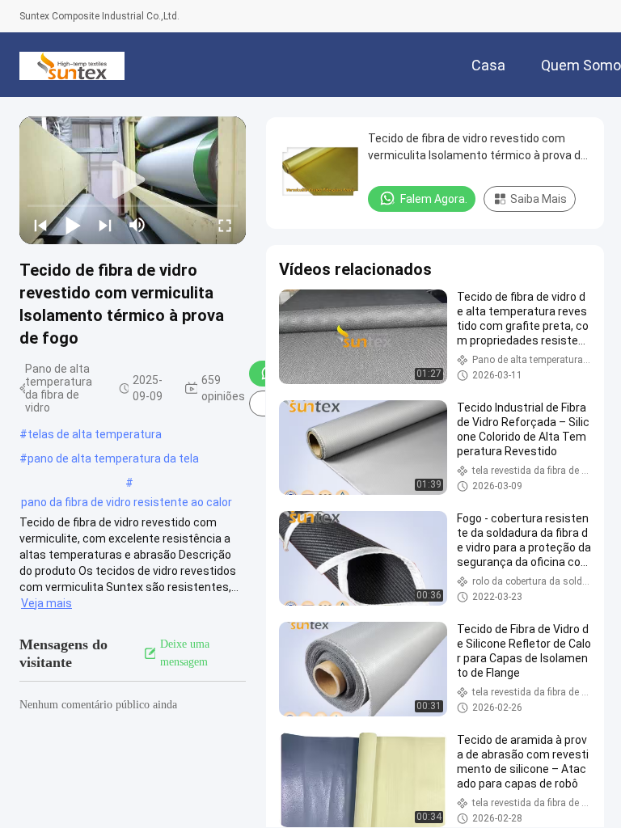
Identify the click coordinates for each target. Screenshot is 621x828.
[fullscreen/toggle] (225, 225)
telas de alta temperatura (94, 434)
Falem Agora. (433, 198)
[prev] (40, 225)
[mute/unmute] (137, 225)
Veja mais (46, 603)
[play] (132, 180)
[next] (105, 225)
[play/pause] (73, 225)
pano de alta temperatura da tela (113, 458)
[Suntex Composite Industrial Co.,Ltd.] (72, 64)
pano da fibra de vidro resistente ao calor (126, 502)
